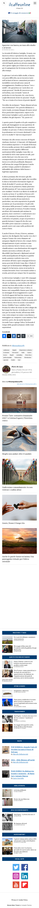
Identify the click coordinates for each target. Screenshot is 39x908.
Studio (13, 360)
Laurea (29, 352)
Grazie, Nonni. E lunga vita (13, 523)
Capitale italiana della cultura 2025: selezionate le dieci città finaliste (25, 840)
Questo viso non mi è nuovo (19, 657)
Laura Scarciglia (18, 778)
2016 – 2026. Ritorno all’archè (23, 760)
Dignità (14, 350)
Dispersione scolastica (25, 350)
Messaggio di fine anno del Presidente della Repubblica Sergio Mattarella (25, 648)
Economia (6, 352)
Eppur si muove (19, 686)
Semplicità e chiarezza (21, 691)
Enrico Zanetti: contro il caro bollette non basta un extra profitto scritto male (23, 663)
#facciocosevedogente (19, 810)
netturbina (19, 355)
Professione (18, 357)
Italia (23, 352)
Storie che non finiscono (21, 799)
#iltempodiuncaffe (18, 345)
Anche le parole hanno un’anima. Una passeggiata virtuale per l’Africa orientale (18, 559)
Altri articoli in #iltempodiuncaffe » (27, 384)
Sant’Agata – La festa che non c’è (24, 814)
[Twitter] (9, 336)
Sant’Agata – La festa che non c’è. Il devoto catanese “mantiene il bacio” (25, 718)
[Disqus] (19, 594)
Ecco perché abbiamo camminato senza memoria (24, 638)
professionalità (7, 357)
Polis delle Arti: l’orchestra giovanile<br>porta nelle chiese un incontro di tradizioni (25, 850)
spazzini (5, 360)
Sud (19, 360)
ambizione (6, 350)
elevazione (15, 352)
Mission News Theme (13, 905)
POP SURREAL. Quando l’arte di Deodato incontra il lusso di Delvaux (24, 749)
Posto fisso (28, 355)
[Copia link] (23, 336)
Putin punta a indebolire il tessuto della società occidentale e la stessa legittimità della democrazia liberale (25, 702)
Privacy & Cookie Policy (19, 900)
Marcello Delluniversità (20, 754)
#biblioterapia (19, 786)
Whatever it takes (19, 633)
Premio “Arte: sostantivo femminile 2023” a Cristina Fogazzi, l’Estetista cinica (17, 418)
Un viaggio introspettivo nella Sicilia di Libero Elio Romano (23, 726)
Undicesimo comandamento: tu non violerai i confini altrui (17, 488)
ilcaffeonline (19, 4)
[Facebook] (4, 336)
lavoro (5, 355)
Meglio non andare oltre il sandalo (16, 454)
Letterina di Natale (20, 790)
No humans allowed (20, 823)
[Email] (19, 336)
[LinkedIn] (14, 336)
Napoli (11, 355)
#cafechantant (19, 834)
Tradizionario (19, 711)
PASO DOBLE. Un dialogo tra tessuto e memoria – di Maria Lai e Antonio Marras (22, 773)
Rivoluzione (28, 357)
